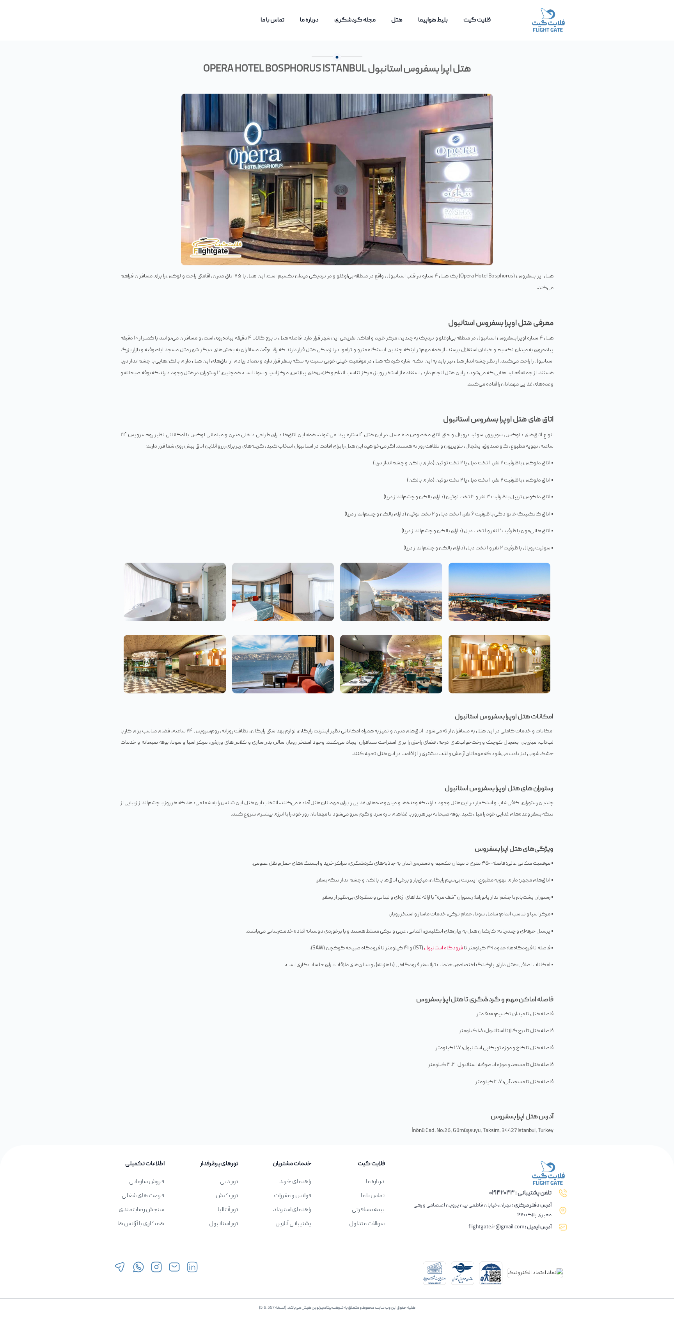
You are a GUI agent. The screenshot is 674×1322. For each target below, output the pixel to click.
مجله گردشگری (355, 20)
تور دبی (229, 1182)
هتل (397, 20)
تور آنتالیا (228, 1210)
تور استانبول (223, 1224)
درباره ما (309, 20)
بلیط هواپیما (433, 20)
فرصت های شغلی (143, 1196)
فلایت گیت (477, 20)
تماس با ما (272, 20)
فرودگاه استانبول (443, 948)
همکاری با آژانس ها (140, 1224)
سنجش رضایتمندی (141, 1210)
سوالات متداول (367, 1224)
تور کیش (227, 1196)
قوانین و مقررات (292, 1196)
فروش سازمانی (146, 1182)
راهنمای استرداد (292, 1210)
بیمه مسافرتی (368, 1210)
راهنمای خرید (295, 1182)
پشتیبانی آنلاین (293, 1224)
